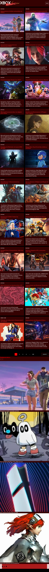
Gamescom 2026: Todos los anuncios (9, 217)
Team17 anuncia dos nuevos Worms (37, 80)
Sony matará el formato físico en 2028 (9, 512)
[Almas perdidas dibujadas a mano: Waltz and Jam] (24, 436)
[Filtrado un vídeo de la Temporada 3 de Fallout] (12, 332)
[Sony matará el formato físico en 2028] (24, 487)
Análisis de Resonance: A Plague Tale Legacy (36, 112)
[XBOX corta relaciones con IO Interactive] (24, 538)
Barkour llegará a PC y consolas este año (35, 251)
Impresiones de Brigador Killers (35, 320)
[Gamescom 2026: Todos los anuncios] (12, 228)
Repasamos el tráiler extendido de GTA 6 (11, 12)
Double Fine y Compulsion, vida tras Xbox (12, 251)
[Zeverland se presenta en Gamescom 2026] (12, 56)
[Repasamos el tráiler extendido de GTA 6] (12, 23)
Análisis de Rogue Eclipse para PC (36, 11)
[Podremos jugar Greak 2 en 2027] (12, 90)
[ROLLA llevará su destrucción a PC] (12, 296)
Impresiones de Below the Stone (36, 217)
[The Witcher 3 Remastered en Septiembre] (12, 193)
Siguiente (45, 354)
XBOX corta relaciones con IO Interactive (9, 563)
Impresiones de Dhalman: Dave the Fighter (37, 286)
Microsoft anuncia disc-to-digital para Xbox (11, 112)
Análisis (27, 8)
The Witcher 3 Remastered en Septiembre (10, 182)
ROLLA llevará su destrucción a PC (11, 285)
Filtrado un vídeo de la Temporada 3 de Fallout (12, 320)
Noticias (2, 8)
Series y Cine (3, 317)
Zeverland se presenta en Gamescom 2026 (9, 45)
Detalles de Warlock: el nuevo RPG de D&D (11, 147)
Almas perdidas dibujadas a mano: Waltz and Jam (11, 461)
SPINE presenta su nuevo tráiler (35, 45)
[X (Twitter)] (2, 566)
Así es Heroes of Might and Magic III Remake (37, 182)
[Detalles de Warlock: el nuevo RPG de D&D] (12, 159)
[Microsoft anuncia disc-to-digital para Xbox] (12, 124)
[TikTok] (4, 566)
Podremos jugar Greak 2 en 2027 (11, 80)
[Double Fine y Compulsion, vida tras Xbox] (12, 262)
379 (33, 354)
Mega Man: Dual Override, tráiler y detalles (36, 147)
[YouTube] (6, 566)
